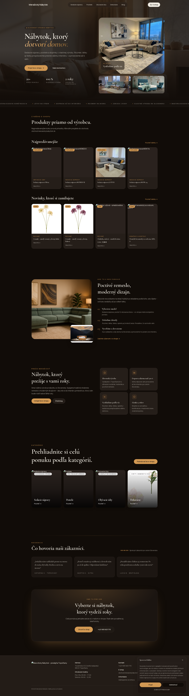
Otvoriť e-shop (83, 629)
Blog (123, 5)
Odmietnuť (173, 685)
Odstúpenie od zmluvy (126, 680)
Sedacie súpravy (77, 5)
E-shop (155, 5)
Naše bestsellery (59, 68)
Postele (89, 5)
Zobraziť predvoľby (162, 690)
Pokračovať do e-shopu (145, 461)
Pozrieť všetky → (151, 143)
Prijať (151, 685)
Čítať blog (59, 401)
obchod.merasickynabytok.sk (129, 673)
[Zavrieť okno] (182, 660)
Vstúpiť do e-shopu (41, 401)
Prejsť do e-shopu (35, 68)
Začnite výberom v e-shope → (109, 339)
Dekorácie (114, 5)
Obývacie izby (101, 5)
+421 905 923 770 (104, 629)
